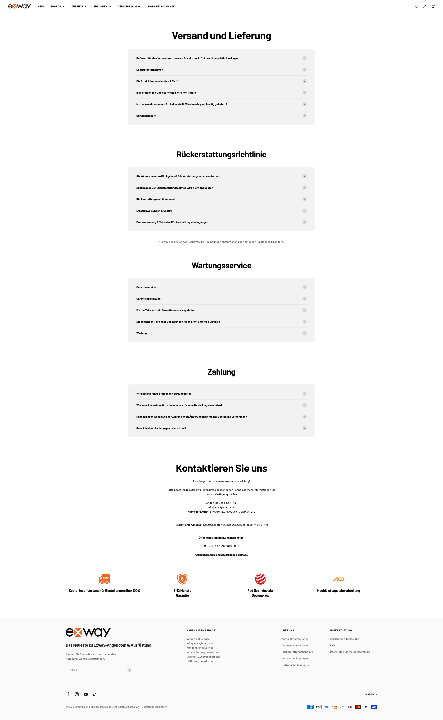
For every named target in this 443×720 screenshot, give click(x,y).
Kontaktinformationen (295, 638)
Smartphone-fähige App (344, 638)
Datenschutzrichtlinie (295, 645)
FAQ (332, 645)
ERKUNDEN (100, 6)
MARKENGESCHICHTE (161, 6)
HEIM (41, 6)
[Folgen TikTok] (94, 694)
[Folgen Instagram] (77, 694)
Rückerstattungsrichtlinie (297, 651)
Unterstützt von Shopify (155, 706)
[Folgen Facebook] (68, 694)
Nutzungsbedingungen (296, 664)
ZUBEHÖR (77, 6)
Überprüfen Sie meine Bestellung (350, 651)
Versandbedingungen (295, 658)
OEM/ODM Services (129, 6)
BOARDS (56, 6)
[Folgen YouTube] (85, 694)
